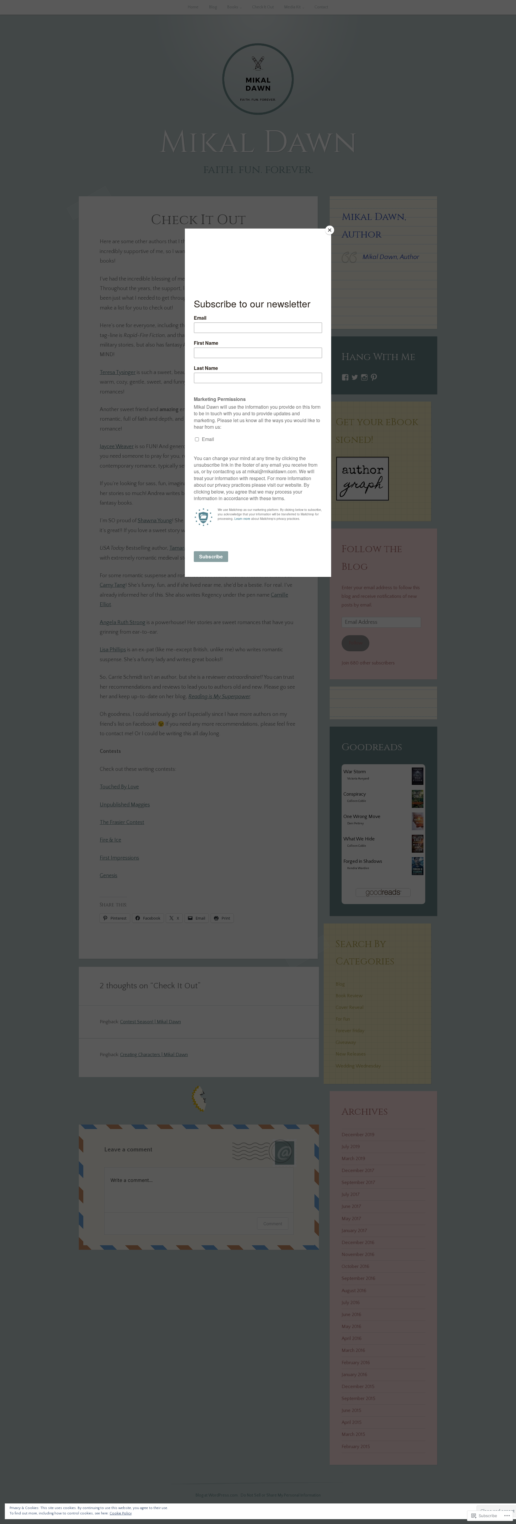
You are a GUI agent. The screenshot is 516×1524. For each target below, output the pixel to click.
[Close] (329, 230)
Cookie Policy (121, 1513)
